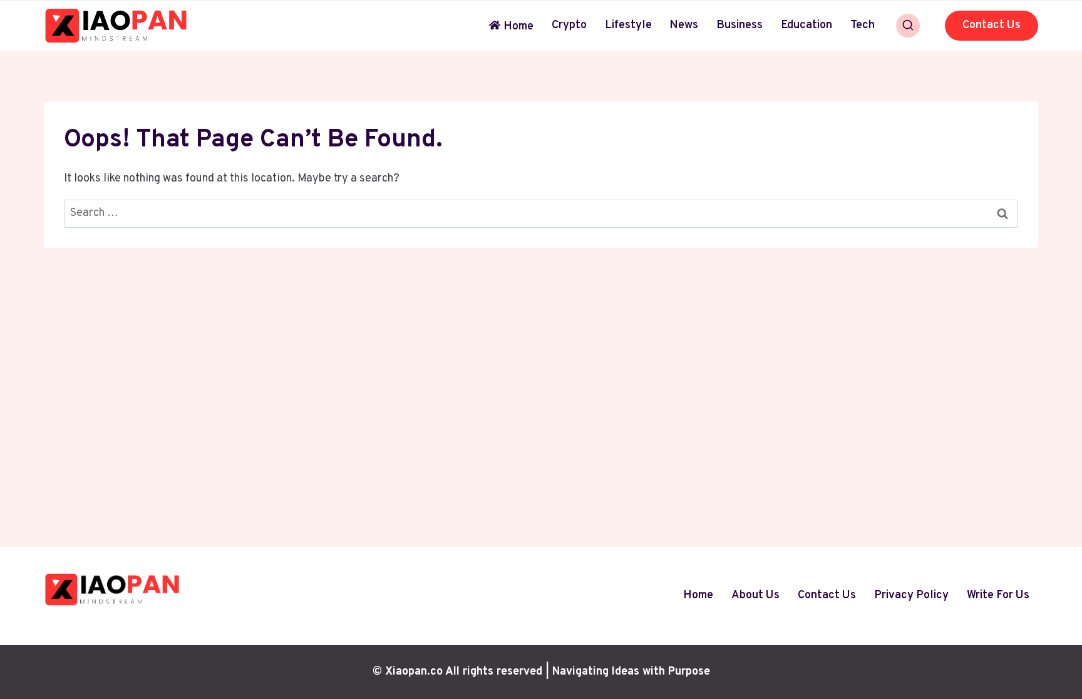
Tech (862, 25)
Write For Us (998, 595)
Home (518, 26)
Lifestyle (628, 25)
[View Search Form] (908, 26)
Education (806, 25)
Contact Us (991, 25)
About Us (755, 595)
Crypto (569, 25)
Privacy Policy (911, 595)
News (683, 25)
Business (739, 25)
